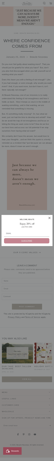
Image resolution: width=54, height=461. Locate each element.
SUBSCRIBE (26, 241)
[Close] (49, 218)
